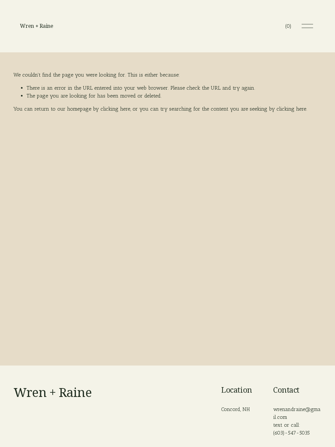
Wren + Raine (36, 26)
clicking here (115, 109)
